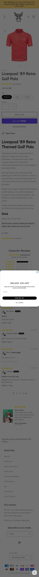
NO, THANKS (19, 302)
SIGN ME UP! (19, 298)
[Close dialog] (37, 272)
